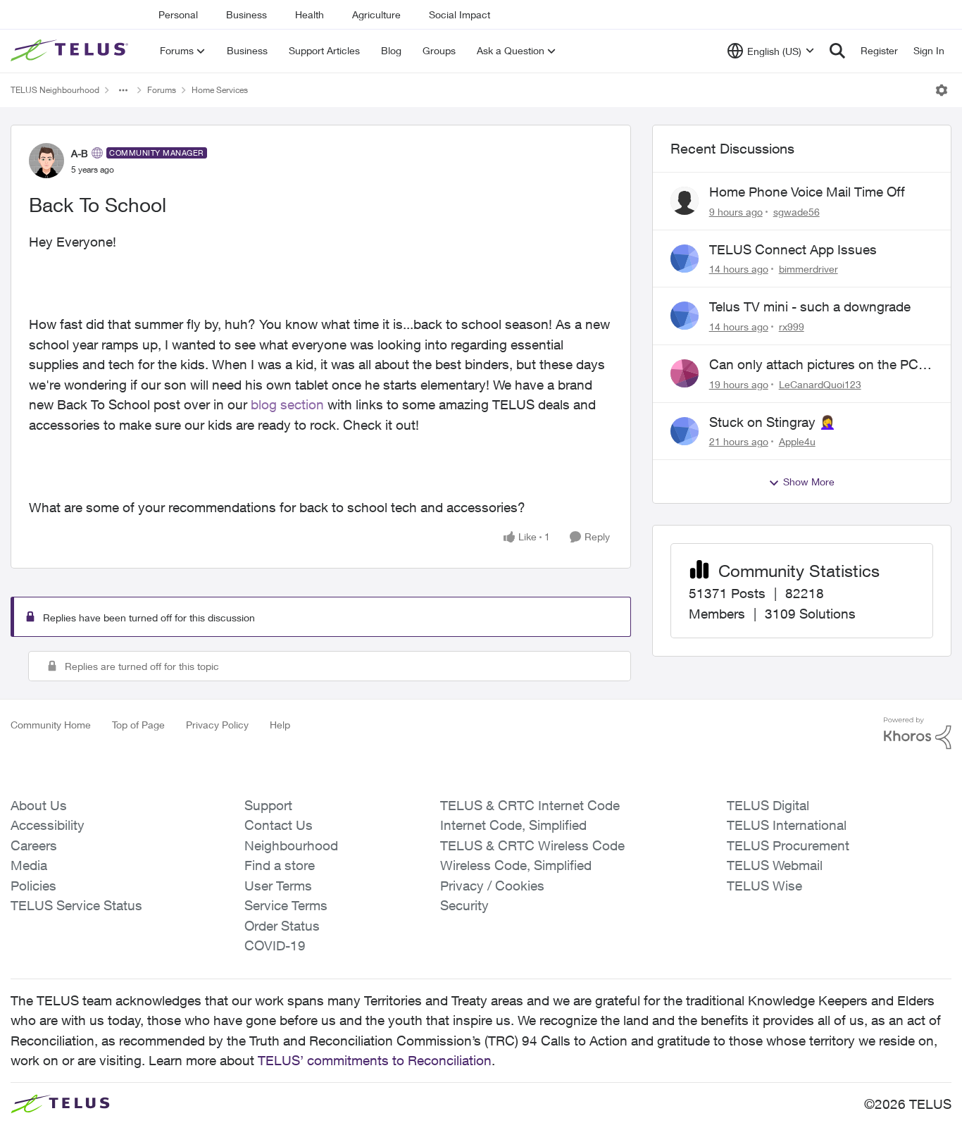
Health (309, 14)
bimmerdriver (808, 269)
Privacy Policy (217, 725)
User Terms (278, 885)
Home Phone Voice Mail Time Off (807, 191)
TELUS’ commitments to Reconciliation (375, 1060)
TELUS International (787, 825)
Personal (178, 14)
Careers (34, 845)
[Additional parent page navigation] (123, 90)
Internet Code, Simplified (513, 825)
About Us (39, 805)
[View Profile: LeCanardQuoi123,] (684, 373)
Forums (161, 90)
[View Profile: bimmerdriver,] (684, 258)
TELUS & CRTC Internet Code (530, 805)
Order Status (282, 925)
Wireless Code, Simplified (516, 865)
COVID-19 (275, 945)
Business (246, 14)
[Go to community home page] (71, 50)
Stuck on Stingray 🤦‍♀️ (772, 422)
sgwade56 (796, 212)
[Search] (837, 50)
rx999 (791, 327)
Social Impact (459, 14)
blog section (287, 404)
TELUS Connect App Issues (793, 249)
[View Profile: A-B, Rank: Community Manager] (46, 160)
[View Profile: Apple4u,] (684, 431)
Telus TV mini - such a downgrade (810, 306)
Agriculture (376, 14)
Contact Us (278, 825)
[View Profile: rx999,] (684, 316)
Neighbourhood (291, 845)
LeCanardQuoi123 (820, 384)
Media (29, 865)
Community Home (51, 725)
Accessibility (48, 825)
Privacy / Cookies (492, 885)
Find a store (279, 865)
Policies (33, 885)
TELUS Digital (768, 805)
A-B (79, 153)
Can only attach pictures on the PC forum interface (813, 364)
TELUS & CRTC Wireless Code (532, 845)
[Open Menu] (941, 90)
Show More (809, 482)
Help (280, 725)
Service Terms (285, 905)
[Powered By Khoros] (917, 733)
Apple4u (797, 441)
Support (268, 805)
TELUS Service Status (76, 905)
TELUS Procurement (788, 845)
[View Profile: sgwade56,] (684, 201)
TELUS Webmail (775, 865)
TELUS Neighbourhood (55, 90)
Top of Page (138, 725)
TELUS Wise (764, 885)
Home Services (220, 90)
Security (464, 905)
